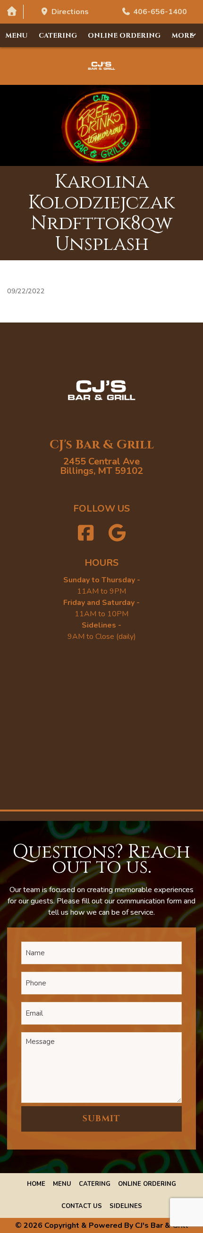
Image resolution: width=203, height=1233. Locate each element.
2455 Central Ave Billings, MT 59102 (101, 466)
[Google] (117, 533)
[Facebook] (86, 533)
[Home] (11, 11)
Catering (58, 35)
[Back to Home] (101, 66)
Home (36, 1184)
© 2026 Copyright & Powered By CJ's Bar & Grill (101, 1225)
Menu (16, 35)
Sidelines (126, 1206)
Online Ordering (124, 35)
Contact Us (81, 1206)
